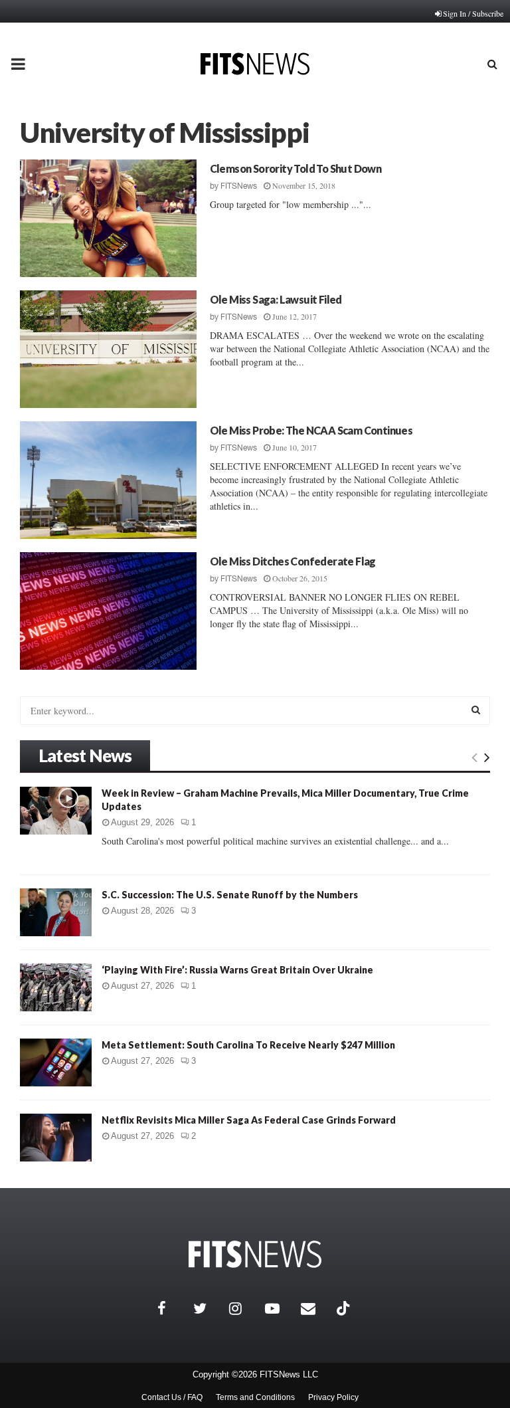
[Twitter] (207, 1308)
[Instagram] (243, 1308)
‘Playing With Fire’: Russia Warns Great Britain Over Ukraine (237, 969)
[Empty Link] (474, 756)
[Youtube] (279, 1308)
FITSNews (238, 186)
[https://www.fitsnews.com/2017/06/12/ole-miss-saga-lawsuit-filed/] (108, 349)
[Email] (315, 1308)
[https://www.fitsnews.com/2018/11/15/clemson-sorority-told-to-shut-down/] (108, 218)
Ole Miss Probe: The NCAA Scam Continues (311, 430)
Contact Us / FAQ (172, 1397)
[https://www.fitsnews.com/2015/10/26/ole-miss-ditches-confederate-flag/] (108, 611)
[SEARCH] (476, 709)
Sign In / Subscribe (473, 13)
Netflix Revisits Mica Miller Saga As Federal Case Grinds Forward (249, 1120)
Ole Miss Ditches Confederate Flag (293, 561)
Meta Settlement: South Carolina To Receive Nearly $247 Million (248, 1045)
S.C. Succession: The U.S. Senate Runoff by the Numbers (230, 894)
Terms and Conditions (255, 1397)
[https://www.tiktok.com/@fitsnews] (345, 1308)
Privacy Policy (333, 1397)
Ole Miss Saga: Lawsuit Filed (276, 299)
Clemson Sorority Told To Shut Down (296, 168)
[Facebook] (172, 1308)
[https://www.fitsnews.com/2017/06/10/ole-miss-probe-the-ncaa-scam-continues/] (108, 480)
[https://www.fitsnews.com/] (255, 1254)
